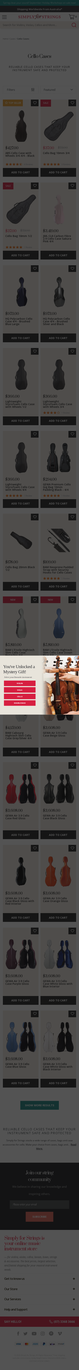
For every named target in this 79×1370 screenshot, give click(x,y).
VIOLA (19, 690)
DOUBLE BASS (20, 703)
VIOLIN (20, 683)
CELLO (20, 696)
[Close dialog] (76, 658)
